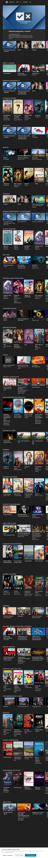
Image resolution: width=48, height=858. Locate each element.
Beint (18, 2)
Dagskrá (25, 2)
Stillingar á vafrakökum (7, 855)
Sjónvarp (11, 2)
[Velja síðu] (15, 2)
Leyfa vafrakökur (30, 855)
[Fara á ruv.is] (7, 2)
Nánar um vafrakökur (9, 852)
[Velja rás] (20, 2)
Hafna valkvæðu (19, 855)
